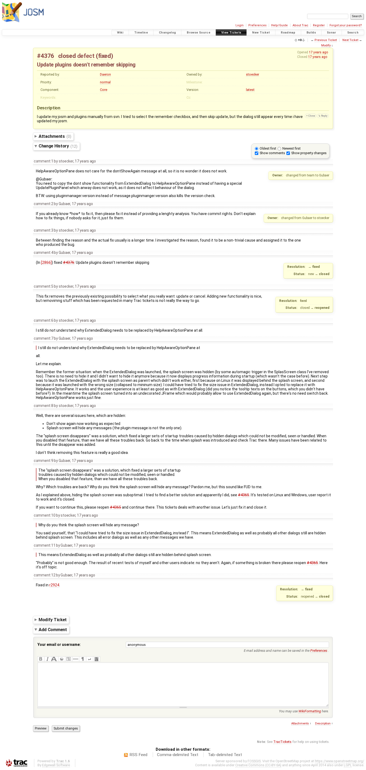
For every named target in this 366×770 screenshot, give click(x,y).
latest (250, 90)
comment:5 (43, 286)
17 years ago (318, 52)
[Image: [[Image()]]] (96, 659)
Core (103, 90)
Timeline (141, 32)
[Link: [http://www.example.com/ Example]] (61, 659)
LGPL (348, 765)
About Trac (300, 25)
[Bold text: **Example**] (40, 659)
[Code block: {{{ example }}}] (68, 659)
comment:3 (43, 230)
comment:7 (43, 338)
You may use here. (304, 711)
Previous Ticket (326, 40)
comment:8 (43, 405)
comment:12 (44, 575)
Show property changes (309, 153)
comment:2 (43, 204)
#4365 (243, 495)
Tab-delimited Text (225, 754)
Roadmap (288, 32)
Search (352, 32)
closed (67, 55)
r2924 (54, 585)
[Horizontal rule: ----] (75, 659)
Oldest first (268, 148)
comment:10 (44, 515)
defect (86, 55)
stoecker (252, 74)
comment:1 (43, 161)
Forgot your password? (346, 25)
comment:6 (43, 320)
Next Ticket (350, 40)
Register (319, 25)
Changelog (167, 32)
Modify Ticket (53, 619)
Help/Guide (279, 25)
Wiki (120, 32)
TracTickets (282, 742)
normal (105, 82)
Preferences (257, 25)
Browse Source (198, 32)
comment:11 (44, 545)
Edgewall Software (56, 765)
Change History (58, 146)
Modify (326, 45)
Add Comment (53, 629)
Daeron (105, 74)
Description (323, 723)
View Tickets (231, 32)
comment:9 (43, 460)
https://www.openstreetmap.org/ (339, 761)
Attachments (55, 136)
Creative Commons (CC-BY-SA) (258, 765)
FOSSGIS (254, 761)
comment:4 (43, 252)
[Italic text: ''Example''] (47, 659)
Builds (311, 32)
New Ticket (261, 32)
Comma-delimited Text (177, 754)
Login (240, 25)
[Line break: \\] (89, 659)
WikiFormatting (309, 711)
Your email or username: (59, 644)
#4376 (45, 55)
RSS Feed (138, 754)
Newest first (291, 148)
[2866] (46, 262)
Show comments (272, 153)
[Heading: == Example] (54, 659)
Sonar (331, 32)
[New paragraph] (82, 659)
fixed (104, 55)
